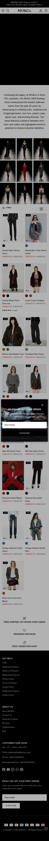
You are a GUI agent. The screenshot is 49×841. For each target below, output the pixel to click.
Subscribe (24, 433)
